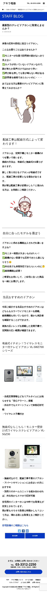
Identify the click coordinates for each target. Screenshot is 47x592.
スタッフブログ (13, 582)
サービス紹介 (29, 580)
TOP (7, 580)
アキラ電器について (17, 580)
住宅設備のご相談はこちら (15, 525)
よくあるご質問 (25, 582)
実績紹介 (38, 580)
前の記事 (14, 536)
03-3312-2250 (25, 564)
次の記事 (35, 536)
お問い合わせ (36, 582)
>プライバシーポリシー (23, 589)
